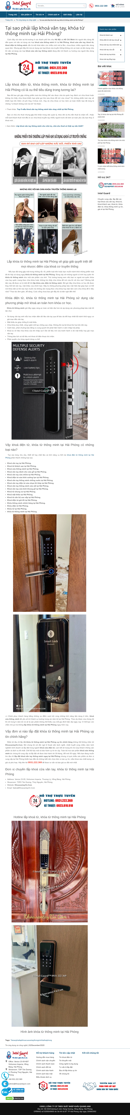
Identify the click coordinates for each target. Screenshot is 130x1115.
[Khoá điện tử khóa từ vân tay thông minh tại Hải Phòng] (18, 5)
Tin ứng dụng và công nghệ (16, 1045)
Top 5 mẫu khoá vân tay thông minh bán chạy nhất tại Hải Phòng (45, 109)
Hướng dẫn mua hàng (45, 1057)
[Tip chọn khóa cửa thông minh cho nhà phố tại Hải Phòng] (111, 130)
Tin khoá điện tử (65, 1057)
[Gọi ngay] (5, 1076)
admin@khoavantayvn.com (19, 1084)
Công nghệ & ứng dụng (68, 1064)
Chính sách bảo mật (44, 1074)
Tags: (7, 1040)
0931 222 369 (100, 6)
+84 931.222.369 (15, 1079)
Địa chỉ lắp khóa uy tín (68, 1070)
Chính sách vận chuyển (45, 1060)
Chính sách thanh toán (45, 1064)
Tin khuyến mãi (65, 1060)
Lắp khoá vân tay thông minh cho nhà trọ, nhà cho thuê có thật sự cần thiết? (49, 126)
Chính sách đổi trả (43, 1067)
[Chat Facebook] (5, 1084)
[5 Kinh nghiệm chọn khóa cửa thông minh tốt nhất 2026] (111, 78)
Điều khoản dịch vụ (44, 1077)
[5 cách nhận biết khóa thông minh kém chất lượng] (111, 156)
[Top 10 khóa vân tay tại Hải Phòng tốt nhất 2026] (111, 104)
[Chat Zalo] (5, 1092)
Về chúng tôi (64, 1074)
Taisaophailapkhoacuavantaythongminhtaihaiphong (31, 1040)
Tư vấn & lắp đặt (65, 1067)
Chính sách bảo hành (44, 1070)
